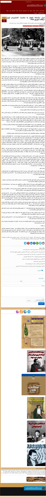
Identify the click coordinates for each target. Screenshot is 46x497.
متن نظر (43, 285)
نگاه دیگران (13, 10)
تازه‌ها (17, 10)
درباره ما (35, 13)
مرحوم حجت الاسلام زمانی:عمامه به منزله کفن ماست (33, 249)
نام (44, 281)
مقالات (34, 10)
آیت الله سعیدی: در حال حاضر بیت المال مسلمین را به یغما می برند (30, 254)
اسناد (28, 10)
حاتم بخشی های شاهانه (39, 261)
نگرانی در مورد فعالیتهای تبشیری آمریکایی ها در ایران (33, 259)
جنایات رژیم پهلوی (35, 26)
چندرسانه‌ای (25, 10)
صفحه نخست (41, 10)
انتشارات (37, 10)
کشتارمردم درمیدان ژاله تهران (27, 26)
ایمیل (21, 281)
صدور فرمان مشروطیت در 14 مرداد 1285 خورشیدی (34, 256)
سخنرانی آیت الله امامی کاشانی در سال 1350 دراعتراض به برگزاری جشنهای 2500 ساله (27, 252)
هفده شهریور (41, 26)
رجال (10, 10)
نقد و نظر (20, 10)
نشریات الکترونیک (41, 13)
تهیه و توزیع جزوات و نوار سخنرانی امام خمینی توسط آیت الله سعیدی (30, 266)
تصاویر (31, 10)
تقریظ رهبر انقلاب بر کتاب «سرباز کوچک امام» (34, 264)
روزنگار (7, 10)
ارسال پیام (41, 303)
